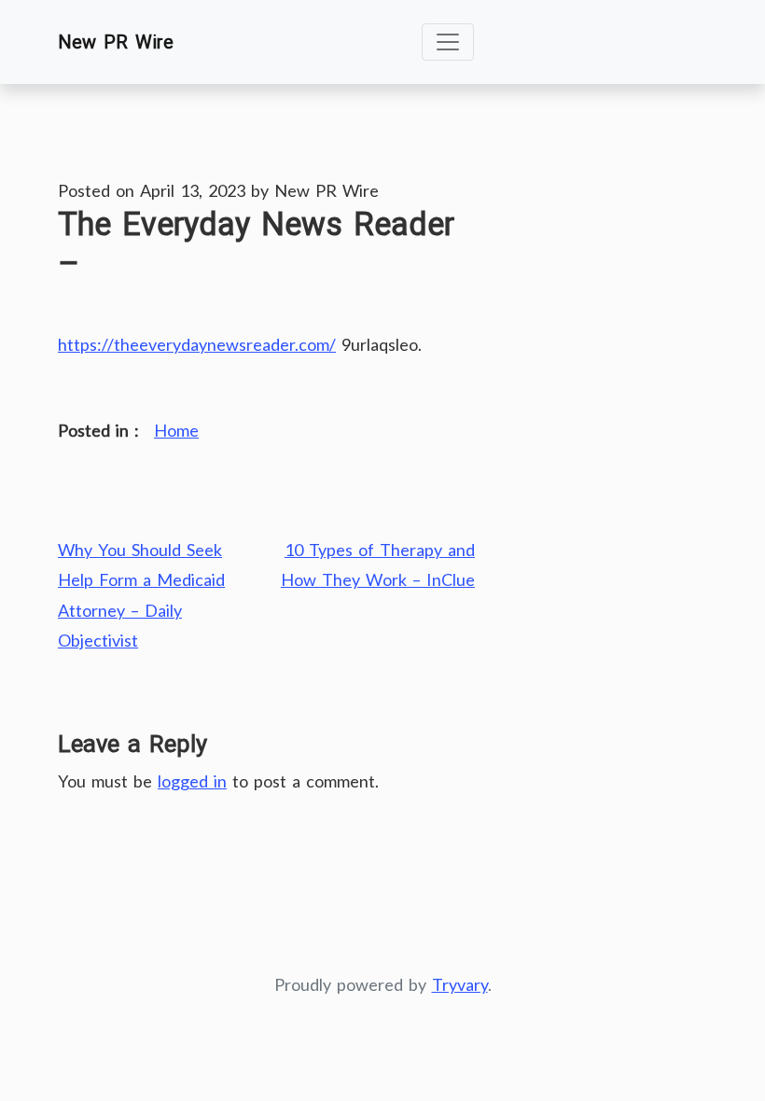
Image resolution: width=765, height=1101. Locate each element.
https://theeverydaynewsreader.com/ (197, 344)
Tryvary (460, 984)
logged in (192, 781)
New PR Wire (116, 42)
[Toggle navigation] (448, 42)
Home (176, 430)
